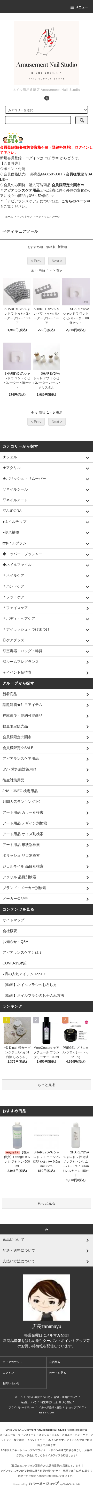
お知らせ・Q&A (15, 942)
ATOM (50, 1412)
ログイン (8, 1372)
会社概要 (10, 931)
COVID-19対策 (15, 963)
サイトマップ (13, 920)
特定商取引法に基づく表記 (56, 1402)
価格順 (51, 247)
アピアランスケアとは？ (22, 952)
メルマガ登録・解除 (50, 1407)
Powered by (20, 1484)
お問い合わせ (11, 1383)
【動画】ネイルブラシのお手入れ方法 (33, 995)
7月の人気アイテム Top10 (24, 974)
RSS (41, 1412)
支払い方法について (38, 1397)
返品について (28, 1402)
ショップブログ (75, 1407)
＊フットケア (24, 216)
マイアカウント (12, 1361)
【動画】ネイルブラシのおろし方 (30, 985)
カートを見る (57, 1372)
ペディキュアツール (47, 216)
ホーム (9, 216)
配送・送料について (66, 1397)
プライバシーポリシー (21, 1407)
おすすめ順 (35, 247)
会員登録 (54, 1361)
